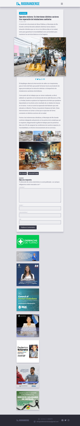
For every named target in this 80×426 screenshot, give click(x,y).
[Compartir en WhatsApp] (42, 79)
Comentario (22, 187)
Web (20, 219)
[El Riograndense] (28, 4)
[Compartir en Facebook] (36, 79)
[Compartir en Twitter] (38, 79)
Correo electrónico (23, 212)
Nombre (21, 205)
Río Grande (23, 13)
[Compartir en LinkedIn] (40, 79)
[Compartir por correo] (44, 79)
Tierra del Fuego (33, 173)
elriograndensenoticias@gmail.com (48, 421)
